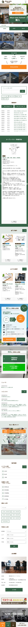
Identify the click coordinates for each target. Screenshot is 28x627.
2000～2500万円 (6, 514)
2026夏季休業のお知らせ (5, 396)
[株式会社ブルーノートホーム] (6, 2)
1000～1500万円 (6, 511)
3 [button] (16, 22)
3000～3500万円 (6, 518)
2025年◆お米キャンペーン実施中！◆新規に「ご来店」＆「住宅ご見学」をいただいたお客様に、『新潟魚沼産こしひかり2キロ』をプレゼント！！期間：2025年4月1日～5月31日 (13, 415)
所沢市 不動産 (3, 25)
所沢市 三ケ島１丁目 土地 (7, 283)
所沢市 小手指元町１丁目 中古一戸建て (21, 110)
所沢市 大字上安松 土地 (18, 122)
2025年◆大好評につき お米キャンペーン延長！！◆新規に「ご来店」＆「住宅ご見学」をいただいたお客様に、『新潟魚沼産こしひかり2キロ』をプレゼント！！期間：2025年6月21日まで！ (13, 405)
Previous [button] (1, 14)
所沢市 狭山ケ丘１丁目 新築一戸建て (20, 114)
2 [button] (14, 22)
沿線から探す (11, 96)
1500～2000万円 (16, 511)
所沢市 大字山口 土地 (7, 245)
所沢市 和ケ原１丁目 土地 (18, 112)
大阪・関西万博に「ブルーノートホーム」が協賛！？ (10, 410)
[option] (14, 14)
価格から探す (18, 96)
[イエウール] (14, 603)
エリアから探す (5, 96)
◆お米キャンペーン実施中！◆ (6, 387)
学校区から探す (5, 98)
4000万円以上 (5, 521)
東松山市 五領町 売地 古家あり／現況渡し (12, 157)
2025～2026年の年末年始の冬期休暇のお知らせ (9, 400)
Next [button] (27, 14)
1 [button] (12, 22)
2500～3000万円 (16, 514)
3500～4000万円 (16, 518)
